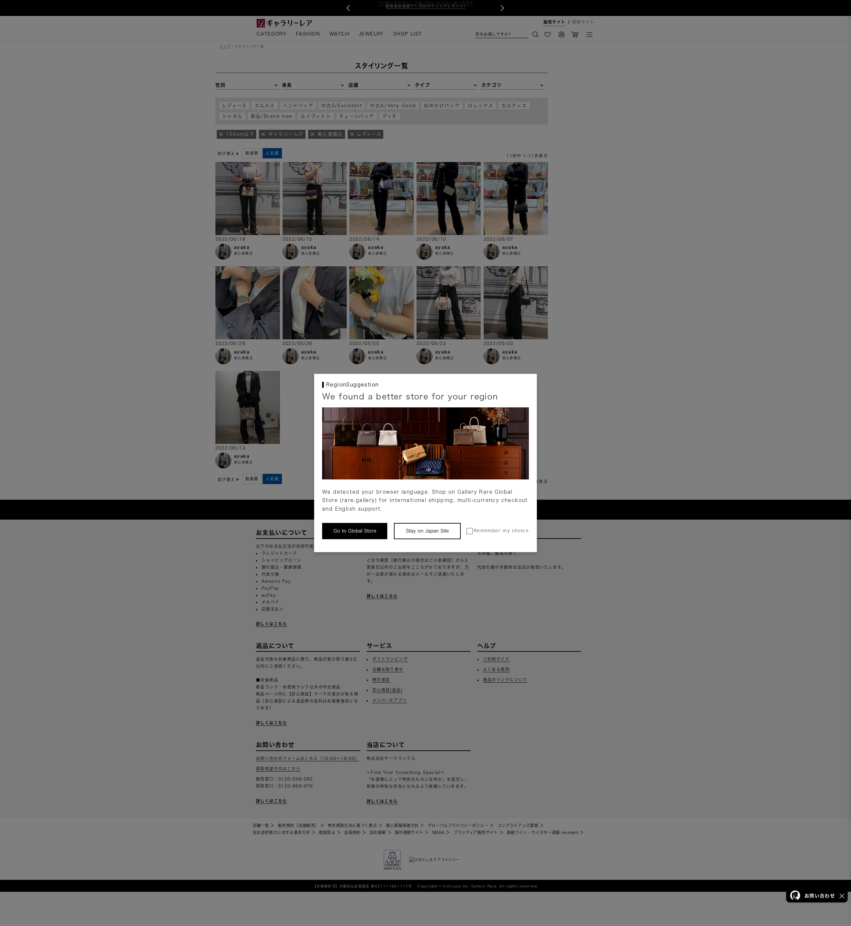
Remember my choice (501, 531)
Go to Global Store (354, 531)
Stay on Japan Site (427, 531)
